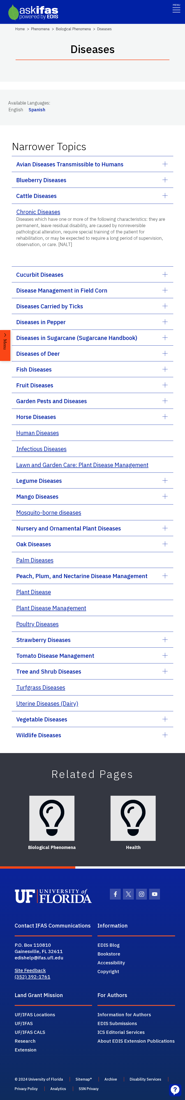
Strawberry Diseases (43, 640)
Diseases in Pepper (41, 322)
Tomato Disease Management (55, 655)
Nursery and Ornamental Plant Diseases (68, 528)
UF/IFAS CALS (30, 1032)
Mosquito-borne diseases (48, 512)
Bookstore (108, 954)
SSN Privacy (89, 1088)
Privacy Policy (26, 1088)
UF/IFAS (24, 1023)
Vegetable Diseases (41, 719)
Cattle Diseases (36, 196)
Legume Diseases (39, 480)
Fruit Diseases (34, 385)
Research (25, 1041)
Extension (26, 1050)
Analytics (58, 1088)
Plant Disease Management (51, 608)
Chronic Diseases (38, 212)
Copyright (108, 971)
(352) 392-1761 (32, 976)
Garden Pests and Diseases (51, 401)
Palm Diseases (34, 560)
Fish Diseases (34, 369)
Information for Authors (124, 1014)
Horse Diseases (36, 417)
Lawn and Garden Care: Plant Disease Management (82, 465)
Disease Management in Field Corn (61, 290)
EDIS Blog (108, 945)
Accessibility (111, 962)
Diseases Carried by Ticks (49, 306)
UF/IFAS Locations (35, 1014)
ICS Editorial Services (121, 1032)
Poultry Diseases (37, 624)
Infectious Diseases (41, 449)
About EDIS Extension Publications (136, 1041)
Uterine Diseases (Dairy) (47, 703)
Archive (110, 1079)
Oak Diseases (33, 544)
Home (20, 29)
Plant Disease (33, 592)
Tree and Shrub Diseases (48, 671)
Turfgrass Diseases (40, 687)
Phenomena (40, 29)
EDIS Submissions (117, 1023)
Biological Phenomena (73, 29)
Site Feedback (30, 970)
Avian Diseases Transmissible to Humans (69, 164)
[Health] (133, 818)
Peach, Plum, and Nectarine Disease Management (82, 576)
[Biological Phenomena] (51, 818)
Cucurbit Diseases (39, 274)
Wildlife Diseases (38, 735)
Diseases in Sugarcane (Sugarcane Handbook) (76, 338)
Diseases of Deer (38, 353)
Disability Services (145, 1079)
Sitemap (83, 1079)
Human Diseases (37, 433)
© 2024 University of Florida (39, 1079)
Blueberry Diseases (41, 180)
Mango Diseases (37, 496)
